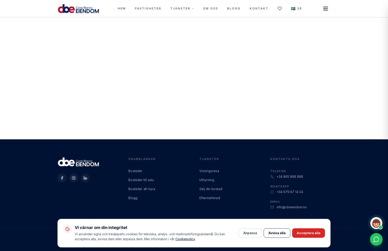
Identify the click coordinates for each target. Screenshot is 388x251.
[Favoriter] (280, 8)
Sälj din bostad (210, 189)
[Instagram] (73, 177)
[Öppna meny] (326, 8)
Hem (122, 8)
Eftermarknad (209, 198)
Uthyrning (206, 180)
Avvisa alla (277, 233)
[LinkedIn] (85, 177)
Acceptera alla (308, 233)
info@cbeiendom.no (292, 207)
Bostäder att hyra (141, 189)
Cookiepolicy (185, 239)
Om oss (210, 8)
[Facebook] (61, 177)
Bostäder (135, 171)
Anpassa (250, 233)
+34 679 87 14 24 (290, 192)
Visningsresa (209, 171)
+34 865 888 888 (290, 176)
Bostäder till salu (141, 180)
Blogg (234, 8)
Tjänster (180, 8)
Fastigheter (148, 8)
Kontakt (259, 8)
